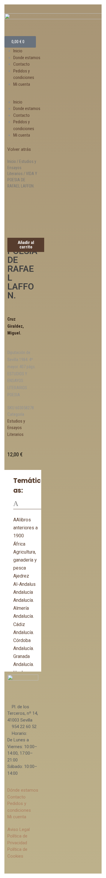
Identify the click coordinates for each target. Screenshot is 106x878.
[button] (22, 95)
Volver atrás (19, 149)
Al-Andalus (24, 584)
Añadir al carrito (26, 245)
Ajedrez (21, 576)
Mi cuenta (21, 84)
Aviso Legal (18, 829)
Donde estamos (26, 57)
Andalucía (23, 592)
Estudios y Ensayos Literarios (16, 427)
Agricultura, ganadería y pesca (25, 560)
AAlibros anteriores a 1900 (25, 528)
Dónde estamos (22, 790)
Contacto (21, 64)
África (19, 544)
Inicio (17, 51)
